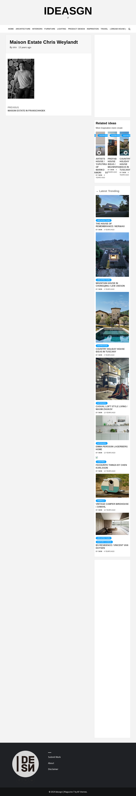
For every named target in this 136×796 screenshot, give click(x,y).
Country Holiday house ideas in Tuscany (125, 164)
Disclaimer (53, 769)
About (51, 763)
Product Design (76, 29)
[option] (112, 157)
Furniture (49, 29)
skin (15, 47)
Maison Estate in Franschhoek (26, 109)
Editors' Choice (104, 542)
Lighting (61, 29)
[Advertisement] (112, 76)
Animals (100, 501)
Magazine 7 (69, 791)
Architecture (23, 29)
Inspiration (93, 29)
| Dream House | (118, 29)
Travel (104, 29)
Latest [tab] (103, 191)
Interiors (37, 29)
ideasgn (68, 11)
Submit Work (54, 757)
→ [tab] (97, 191)
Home (11, 29)
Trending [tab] (113, 191)
